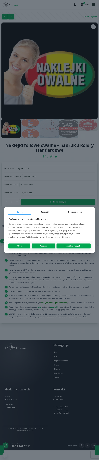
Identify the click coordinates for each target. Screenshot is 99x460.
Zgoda (20, 212)
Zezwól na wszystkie (73, 246)
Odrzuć (19, 246)
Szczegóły (45, 212)
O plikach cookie (75, 212)
